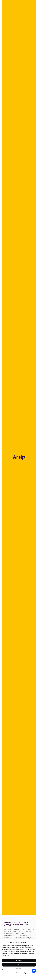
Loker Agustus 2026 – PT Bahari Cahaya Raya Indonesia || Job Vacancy (17, 924)
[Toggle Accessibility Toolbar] (34, 971)
